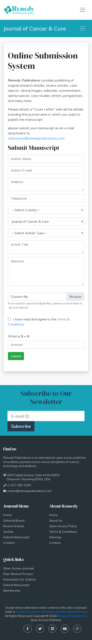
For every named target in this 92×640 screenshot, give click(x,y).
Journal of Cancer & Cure (34, 28)
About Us (55, 520)
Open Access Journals (18, 568)
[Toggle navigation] (83, 10)
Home (7, 515)
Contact (9, 543)
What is (18, 336)
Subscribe (21, 426)
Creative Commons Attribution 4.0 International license (51, 611)
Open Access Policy (63, 526)
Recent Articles (13, 526)
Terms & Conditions (63, 532)
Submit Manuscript (16, 537)
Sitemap (55, 537)
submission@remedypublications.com (36, 138)
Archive (8, 532)
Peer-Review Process (18, 574)
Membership (11, 590)
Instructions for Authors (19, 579)
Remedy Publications (72, 616)
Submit (16, 356)
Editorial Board (13, 520)
